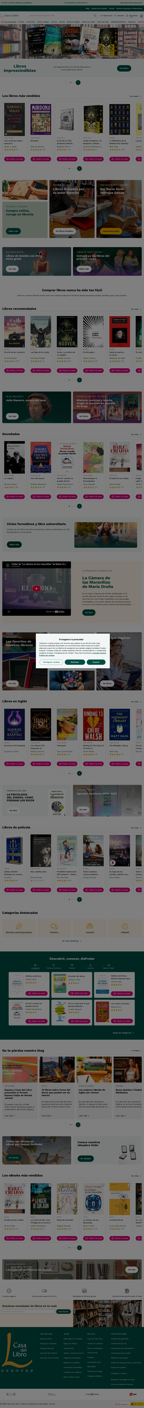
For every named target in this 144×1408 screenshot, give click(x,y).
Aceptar (96, 662)
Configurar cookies (51, 662)
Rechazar (75, 662)
